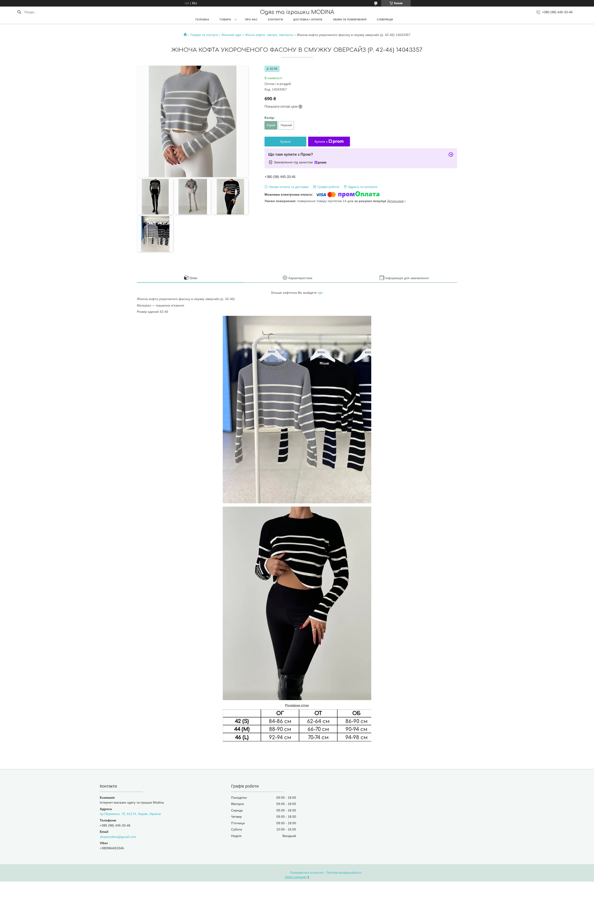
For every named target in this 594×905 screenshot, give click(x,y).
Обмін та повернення (350, 19)
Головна (202, 19)
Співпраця (385, 19)
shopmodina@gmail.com (118, 837)
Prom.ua (319, 868)
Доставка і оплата (308, 19)
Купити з (321, 141)
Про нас (251, 19)
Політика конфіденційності (344, 872)
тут (320, 292)
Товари (225, 19)
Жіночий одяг (231, 35)
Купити (285, 141)
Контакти (275, 19)
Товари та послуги (204, 35)
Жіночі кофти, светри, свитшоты (269, 35)
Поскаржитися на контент (307, 872)
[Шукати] (19, 12)
